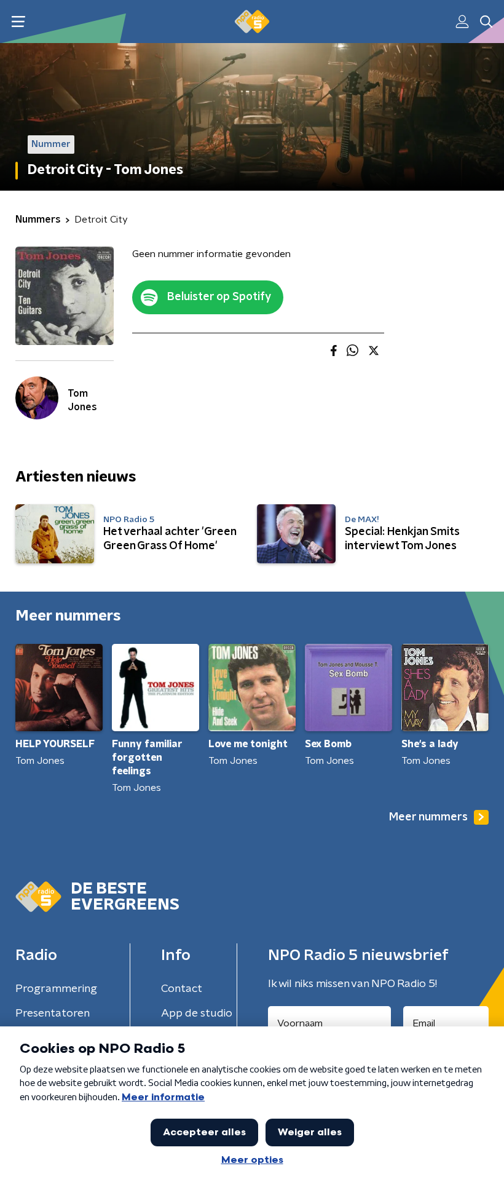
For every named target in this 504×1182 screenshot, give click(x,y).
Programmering (56, 988)
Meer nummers (428, 817)
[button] (18, 21)
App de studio (196, 1013)
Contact (181, 988)
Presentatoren (52, 1013)
